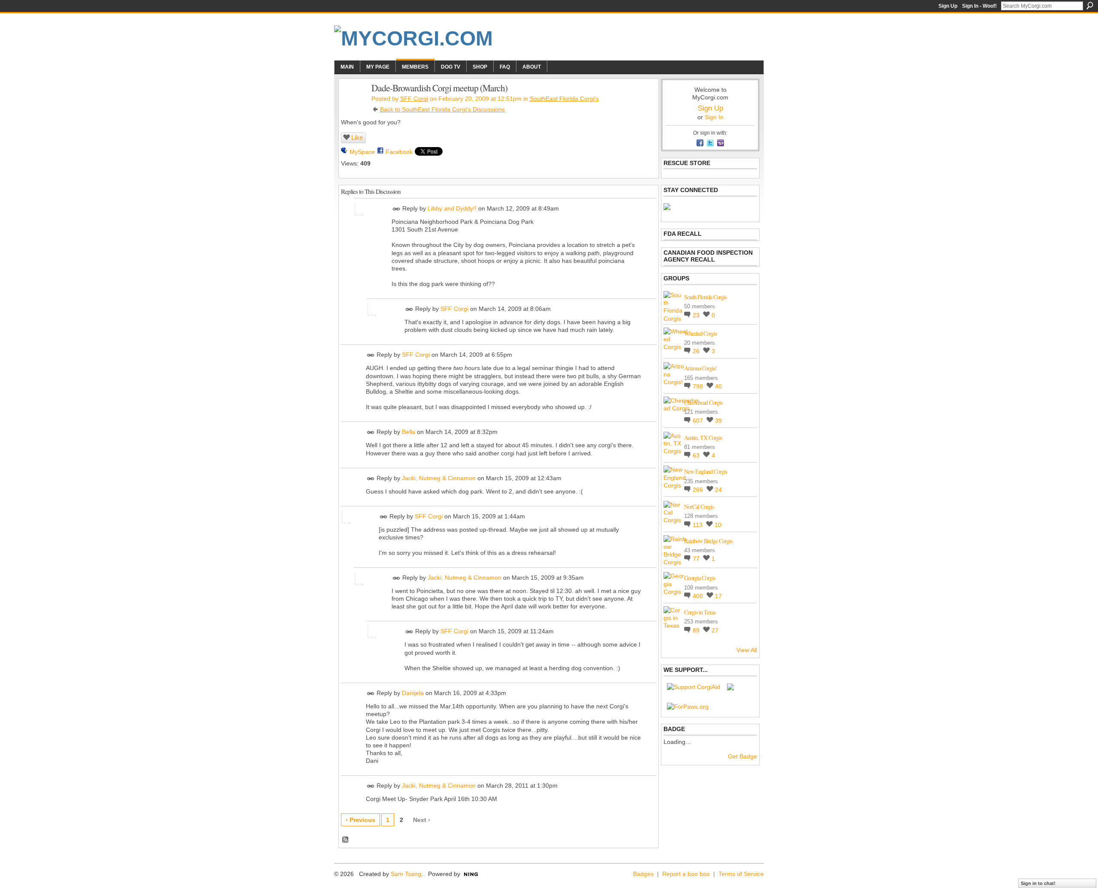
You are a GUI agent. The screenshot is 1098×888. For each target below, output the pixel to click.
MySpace (362, 151)
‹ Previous (360, 819)
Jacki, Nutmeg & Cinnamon (439, 478)
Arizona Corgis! (700, 368)
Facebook (399, 151)
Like (357, 137)
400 (699, 596)
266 (699, 489)
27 (715, 630)
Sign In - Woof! (979, 6)
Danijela (413, 692)
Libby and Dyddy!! (452, 208)
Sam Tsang (406, 873)
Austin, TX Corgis (703, 437)
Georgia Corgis (699, 578)
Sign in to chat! (1038, 883)
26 (697, 351)
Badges (643, 873)
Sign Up (947, 6)
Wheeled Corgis (700, 333)
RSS (346, 840)
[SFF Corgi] (352, 105)
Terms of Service (741, 873)
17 (718, 596)
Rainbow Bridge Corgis (708, 541)
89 (697, 630)
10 (718, 524)
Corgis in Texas (699, 612)
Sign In (714, 117)
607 (699, 420)
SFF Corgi (414, 98)
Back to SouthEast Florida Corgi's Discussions (442, 109)
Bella (408, 432)
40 (718, 386)
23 (697, 315)
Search (1089, 5)
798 (699, 386)
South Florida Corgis (705, 297)
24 (718, 489)
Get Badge (742, 756)
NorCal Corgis (699, 507)
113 (698, 524)
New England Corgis (705, 471)
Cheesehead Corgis (703, 402)
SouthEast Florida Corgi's (564, 98)
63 (697, 455)
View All (746, 650)
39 (718, 420)
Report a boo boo (686, 873)
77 (697, 558)
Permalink (396, 209)
